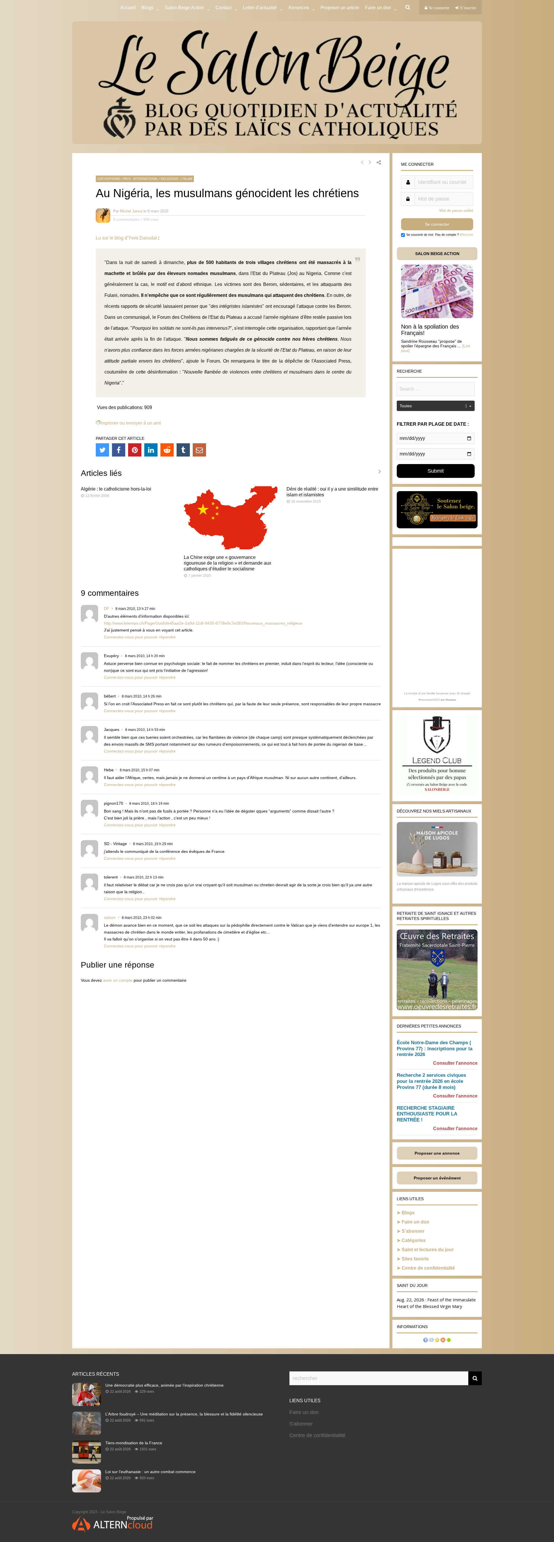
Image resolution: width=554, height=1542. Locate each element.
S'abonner (301, 1424)
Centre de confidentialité (428, 1268)
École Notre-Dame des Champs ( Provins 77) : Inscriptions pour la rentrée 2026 (434, 1048)
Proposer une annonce (437, 1153)
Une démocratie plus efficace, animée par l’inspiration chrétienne (164, 1385)
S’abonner (413, 1231)
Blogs (147, 7)
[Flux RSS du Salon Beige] (443, 1340)
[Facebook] (118, 450)
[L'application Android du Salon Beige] (448, 1340)
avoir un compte (117, 980)
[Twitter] (102, 450)
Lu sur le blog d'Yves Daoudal (126, 237)
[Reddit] (167, 450)
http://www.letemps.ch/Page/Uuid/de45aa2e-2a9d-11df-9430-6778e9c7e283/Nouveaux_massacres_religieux (203, 623)
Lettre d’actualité (260, 7)
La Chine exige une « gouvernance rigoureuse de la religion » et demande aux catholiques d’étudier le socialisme (227, 563)
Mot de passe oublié (456, 210)
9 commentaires (126, 219)
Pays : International (140, 178)
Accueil (128, 7)
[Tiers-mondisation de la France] (86, 1462)
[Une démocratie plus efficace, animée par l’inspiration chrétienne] (86, 1404)
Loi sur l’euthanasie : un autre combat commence (150, 1471)
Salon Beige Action (184, 7)
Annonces (298, 7)
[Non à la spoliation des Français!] (437, 316)
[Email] (199, 450)
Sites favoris (415, 1258)
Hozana (451, 699)
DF (106, 608)
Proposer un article (340, 7)
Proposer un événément (437, 1178)
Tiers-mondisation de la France (133, 1443)
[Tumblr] (183, 450)
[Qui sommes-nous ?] (425, 1340)
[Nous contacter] (431, 1340)
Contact (223, 7)
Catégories (414, 1240)
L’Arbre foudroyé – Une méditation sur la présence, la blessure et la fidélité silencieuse (184, 1414)
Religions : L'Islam (176, 178)
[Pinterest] (134, 450)
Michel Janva (131, 211)
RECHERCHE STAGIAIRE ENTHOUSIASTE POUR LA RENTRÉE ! (427, 1114)
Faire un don (415, 1221)
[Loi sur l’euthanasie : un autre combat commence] (86, 1491)
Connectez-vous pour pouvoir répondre (140, 637)
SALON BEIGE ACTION (437, 253)
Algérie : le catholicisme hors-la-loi (116, 489)
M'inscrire (466, 234)
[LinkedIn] (151, 450)
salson (110, 917)
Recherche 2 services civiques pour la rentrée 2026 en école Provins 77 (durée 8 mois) (431, 1081)
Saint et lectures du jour (428, 1249)
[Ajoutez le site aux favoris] (437, 1340)
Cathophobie (109, 178)
